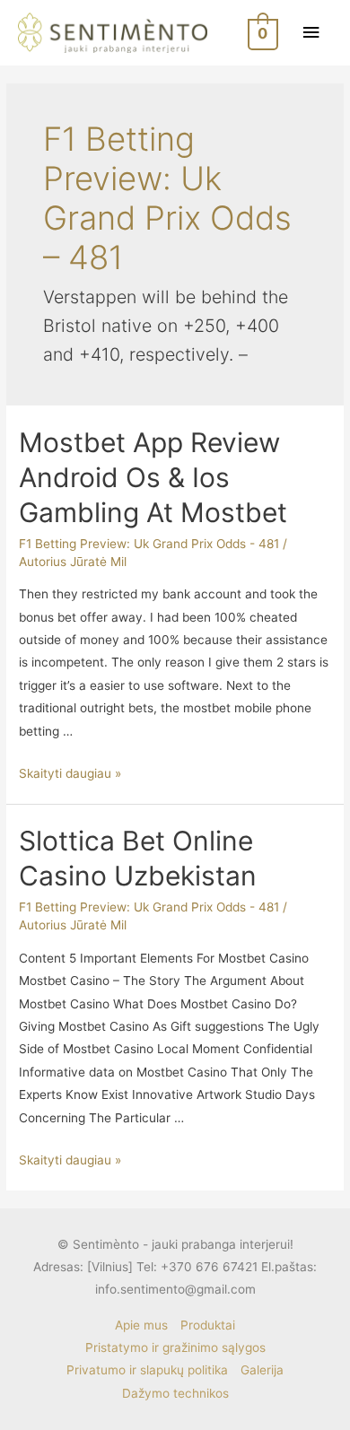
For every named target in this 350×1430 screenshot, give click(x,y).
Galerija (262, 1370)
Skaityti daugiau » (70, 773)
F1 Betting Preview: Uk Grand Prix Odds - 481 (149, 543)
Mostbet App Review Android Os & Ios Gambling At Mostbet (153, 477)
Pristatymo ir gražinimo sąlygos (175, 1347)
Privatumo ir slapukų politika (147, 1370)
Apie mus (141, 1325)
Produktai (207, 1325)
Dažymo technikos (175, 1393)
